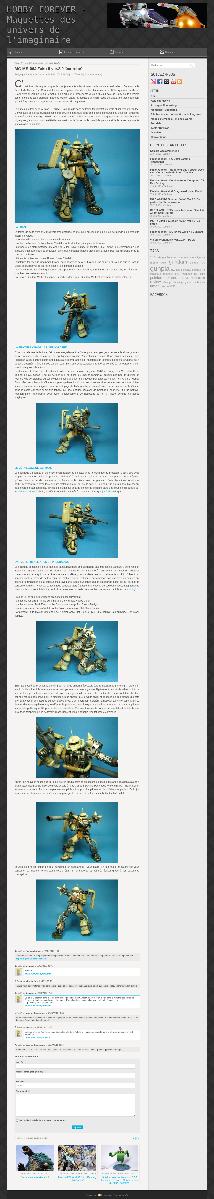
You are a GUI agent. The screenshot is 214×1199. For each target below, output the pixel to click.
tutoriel (155, 286)
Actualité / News (160, 100)
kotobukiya (198, 269)
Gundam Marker (27, 491)
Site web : (20, 1081)
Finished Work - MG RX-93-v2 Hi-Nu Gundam (176, 231)
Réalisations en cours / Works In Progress (176, 114)
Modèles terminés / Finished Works (42, 63)
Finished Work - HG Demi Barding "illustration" (77, 1178)
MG (177, 273)
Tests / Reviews (160, 128)
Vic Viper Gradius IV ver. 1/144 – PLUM (172, 239)
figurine (201, 257)
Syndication (106, 1195)
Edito (154, 96)
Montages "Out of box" (164, 109)
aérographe (163, 257)
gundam (178, 262)
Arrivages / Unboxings (164, 105)
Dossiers (156, 132)
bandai (182, 257)
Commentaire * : (23, 1091)
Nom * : (19, 1062)
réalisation (198, 278)
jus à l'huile (108, 491)
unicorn (165, 286)
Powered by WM (121, 1195)
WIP (172, 286)
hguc (179, 270)
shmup (167, 282)
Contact (169, 52)
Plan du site (91, 1195)
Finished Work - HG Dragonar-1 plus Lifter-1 (176, 191)
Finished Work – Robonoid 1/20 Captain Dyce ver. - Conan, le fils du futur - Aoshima (119, 1180)
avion (174, 257)
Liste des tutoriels (74, 52)
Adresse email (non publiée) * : (31, 1072)
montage (187, 273)
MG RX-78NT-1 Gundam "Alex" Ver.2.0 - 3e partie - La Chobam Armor (175, 200)
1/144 (153, 257)
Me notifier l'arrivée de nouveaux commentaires (42, 1120)
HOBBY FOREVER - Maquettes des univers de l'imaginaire (47, 24)
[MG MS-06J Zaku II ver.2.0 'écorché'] (77, 130)
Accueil (18, 52)
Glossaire (120, 52)
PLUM (184, 278)
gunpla (160, 268)
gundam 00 (197, 262)
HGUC (187, 270)
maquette (155, 273)
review (155, 282)
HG (173, 270)
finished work (158, 262)
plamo (172, 277)
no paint (199, 273)
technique (199, 282)
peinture (156, 278)
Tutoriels (156, 123)
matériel (168, 273)
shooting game (182, 282)
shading (131, 589)
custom (191, 257)
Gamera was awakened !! (35, 1177)
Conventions (158, 137)
